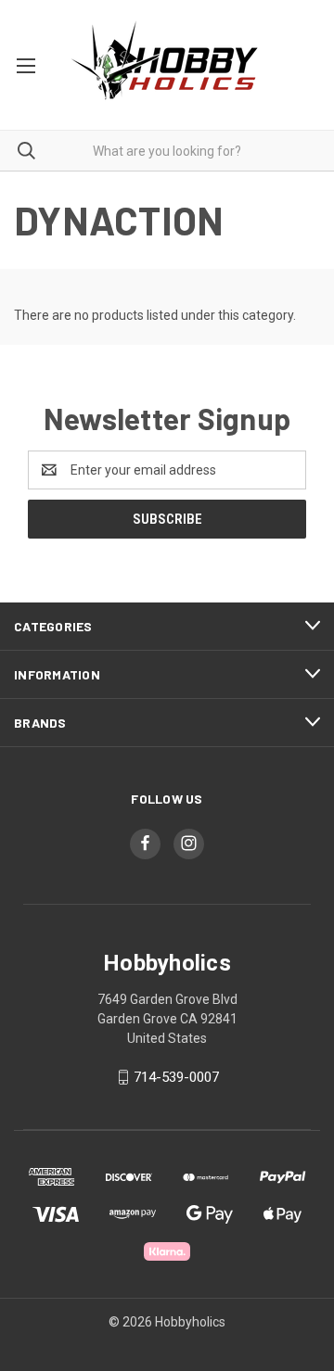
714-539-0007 (176, 1077)
